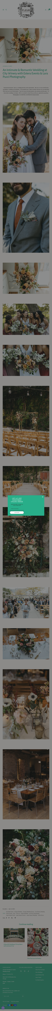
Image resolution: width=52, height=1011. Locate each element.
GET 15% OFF (16, 512)
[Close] (42, 497)
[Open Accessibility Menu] (3, 1008)
